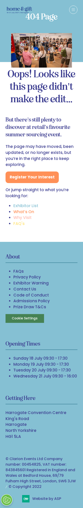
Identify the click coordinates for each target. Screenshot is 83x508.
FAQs (18, 271)
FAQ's (19, 223)
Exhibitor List (25, 206)
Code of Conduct (31, 295)
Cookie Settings (25, 318)
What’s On (23, 212)
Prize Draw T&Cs (29, 307)
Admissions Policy (31, 301)
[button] (73, 10)
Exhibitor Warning (31, 283)
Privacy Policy (27, 277)
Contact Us (24, 289)
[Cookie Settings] (6, 500)
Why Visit (22, 217)
